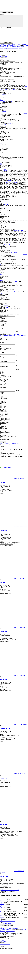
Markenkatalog (11, 931)
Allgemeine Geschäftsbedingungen (9, 928)
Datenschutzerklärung (5, 929)
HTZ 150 (2, 482)
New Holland (12, 48)
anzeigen (3, 442)
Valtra (20, 48)
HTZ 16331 (3, 778)
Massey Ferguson (4, 48)
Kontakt (9, 923)
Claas (2, 46)
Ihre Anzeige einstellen (6, 545)
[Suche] (11, 21)
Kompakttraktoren (22, 44)
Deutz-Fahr (7, 46)
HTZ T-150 (3, 631)
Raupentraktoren (4, 45)
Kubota (22, 46)
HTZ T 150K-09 (5, 729)
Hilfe (6, 923)
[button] (14, 35)
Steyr (17, 48)
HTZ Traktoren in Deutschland (7, 921)
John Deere (17, 46)
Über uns (2, 923)
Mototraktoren (12, 45)
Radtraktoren (14, 44)
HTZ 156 (2, 582)
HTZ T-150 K (4, 530)
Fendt (12, 46)
